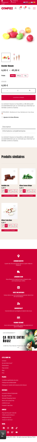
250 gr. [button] (13, 75)
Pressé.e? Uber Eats (7, 405)
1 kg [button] (25, 75)
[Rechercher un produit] (29, 8)
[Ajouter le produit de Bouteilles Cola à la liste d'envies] (14, 171)
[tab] (18, 127)
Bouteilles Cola (5, 186)
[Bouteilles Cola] (9, 176)
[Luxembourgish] (32, 2)
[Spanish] (34, 2)
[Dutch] (24, 2)
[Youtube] (16, 432)
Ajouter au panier (18, 97)
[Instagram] (8, 428)
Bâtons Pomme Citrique (25, 186)
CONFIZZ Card (6, 403)
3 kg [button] (16, 191)
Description (6, 127)
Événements (5, 365)
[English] (27, 2)
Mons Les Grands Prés (8, 400)
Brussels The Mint (7, 396)
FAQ (3, 373)
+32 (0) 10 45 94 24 (7, 420)
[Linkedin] (12, 428)
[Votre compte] (15, 8)
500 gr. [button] (19, 75)
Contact (4, 361)
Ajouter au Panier (9, 195)
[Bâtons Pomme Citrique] (27, 176)
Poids (3, 76)
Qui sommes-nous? (7, 363)
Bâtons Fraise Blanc (6, 220)
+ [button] (29, 90)
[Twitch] (12, 432)
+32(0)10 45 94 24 (14, 1)
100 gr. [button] (3, 191)
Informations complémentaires (13, 131)
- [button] (7, 90)
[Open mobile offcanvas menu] (34, 8)
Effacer (3, 81)
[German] (29, 2)
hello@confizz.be (4, 3)
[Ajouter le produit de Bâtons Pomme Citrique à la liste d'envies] (32, 171)
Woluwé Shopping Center (9, 398)
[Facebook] (4, 428)
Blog (3, 370)
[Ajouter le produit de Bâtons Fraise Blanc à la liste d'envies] (14, 206)
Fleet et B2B (5, 368)
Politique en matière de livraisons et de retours (14, 385)
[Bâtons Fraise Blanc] (9, 211)
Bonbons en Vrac (15, 112)
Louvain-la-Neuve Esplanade (9, 393)
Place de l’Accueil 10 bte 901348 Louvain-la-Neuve (9, 414)
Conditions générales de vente (10, 380)
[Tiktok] (16, 428)
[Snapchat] (8, 432)
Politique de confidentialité (9, 382)
